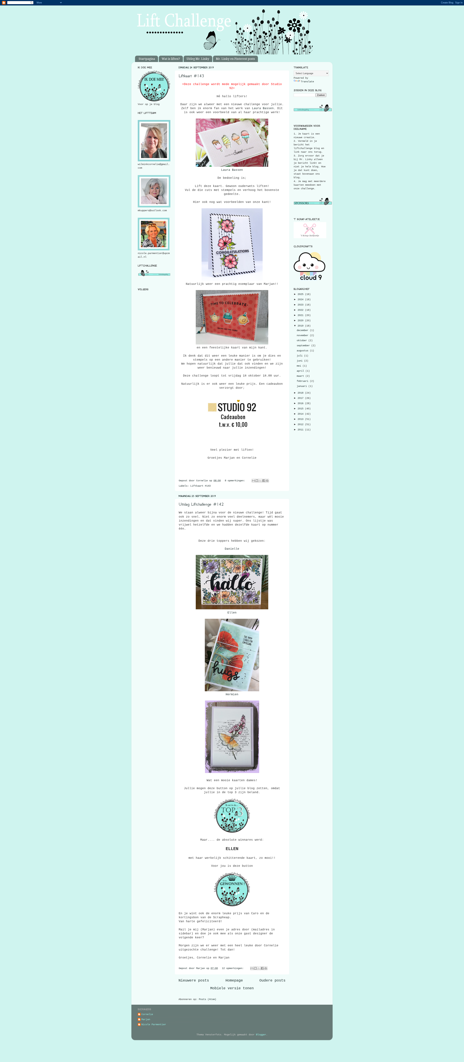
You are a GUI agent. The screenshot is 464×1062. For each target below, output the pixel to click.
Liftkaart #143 (191, 75)
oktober (302, 340)
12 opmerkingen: (233, 968)
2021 (301, 315)
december (303, 330)
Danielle (232, 549)
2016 (301, 403)
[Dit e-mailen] (253, 480)
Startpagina (147, 59)
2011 (301, 429)
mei (300, 365)
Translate (307, 81)
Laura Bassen (232, 170)
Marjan (145, 1019)
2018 (301, 392)
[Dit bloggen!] (257, 480)
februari (303, 381)
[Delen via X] (260, 480)
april (301, 370)
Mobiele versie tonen (232, 988)
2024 (301, 299)
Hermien (232, 694)
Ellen (232, 612)
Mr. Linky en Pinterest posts (235, 59)
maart (301, 376)
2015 (301, 408)
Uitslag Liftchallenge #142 (201, 504)
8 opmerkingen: (235, 480)
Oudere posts (272, 980)
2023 (301, 304)
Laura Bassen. (264, 108)
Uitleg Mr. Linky (198, 59)
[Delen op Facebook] (264, 480)
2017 (301, 398)
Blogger (261, 1034)
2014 (301, 413)
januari (302, 386)
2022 (301, 310)
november (303, 335)
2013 (301, 419)
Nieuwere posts (194, 980)
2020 (301, 320)
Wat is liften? (171, 59)
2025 (301, 294)
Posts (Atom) (207, 999)
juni (300, 360)
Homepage (234, 980)
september (304, 345)
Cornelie (147, 1014)
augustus (303, 350)
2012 (301, 424)
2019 (301, 325)
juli (300, 355)
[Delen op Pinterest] (267, 480)
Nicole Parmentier (153, 1024)
